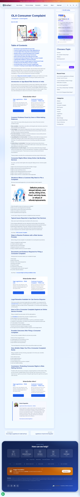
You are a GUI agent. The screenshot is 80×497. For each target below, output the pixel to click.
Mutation (59, 115)
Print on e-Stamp (29, 5)
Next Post (50, 432)
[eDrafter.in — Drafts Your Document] (7, 5)
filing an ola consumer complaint (24, 76)
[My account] (76, 5)
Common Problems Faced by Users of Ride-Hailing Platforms (27, 50)
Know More (65, 471)
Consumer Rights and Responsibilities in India (26, 272)
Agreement (59, 103)
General (58, 52)
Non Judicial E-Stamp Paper (63, 54)
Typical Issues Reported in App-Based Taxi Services (25, 55)
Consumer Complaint (61, 105)
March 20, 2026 (14, 22)
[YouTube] (14, 486)
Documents (37, 5)
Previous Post (9, 432)
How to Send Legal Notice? (62, 85)
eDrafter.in (15, 316)
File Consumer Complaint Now (38, 110)
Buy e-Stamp (19, 5)
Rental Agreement (61, 59)
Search (58, 65)
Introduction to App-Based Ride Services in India (24, 48)
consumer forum (14, 303)
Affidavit (58, 56)
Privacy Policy (32, 459)
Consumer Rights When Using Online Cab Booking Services (26, 51)
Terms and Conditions (46, 459)
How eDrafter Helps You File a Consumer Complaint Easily (26, 64)
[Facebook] (8, 486)
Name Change (60, 118)
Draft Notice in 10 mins (18, 110)
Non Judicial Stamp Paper (62, 120)
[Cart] (73, 5)
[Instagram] (11, 486)
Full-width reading (66, 10)
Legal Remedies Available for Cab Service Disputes (25, 59)
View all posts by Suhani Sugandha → (26, 418)
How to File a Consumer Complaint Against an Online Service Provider (28, 61)
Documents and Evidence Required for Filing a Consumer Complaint (28, 58)
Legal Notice (59, 113)
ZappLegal (59, 5)
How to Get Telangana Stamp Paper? (65, 92)
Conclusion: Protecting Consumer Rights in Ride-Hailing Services (28, 65)
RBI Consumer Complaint (21, 232)
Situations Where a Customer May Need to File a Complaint (26, 53)
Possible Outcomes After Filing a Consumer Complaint (25, 62)
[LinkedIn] (17, 486)
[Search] (67, 5)
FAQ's (53, 459)
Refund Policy (38, 459)
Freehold (59, 109)
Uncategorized (15, 18)
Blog (27, 459)
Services (45, 5)
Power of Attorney (61, 122)
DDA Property (60, 107)
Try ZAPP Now (65, 37)
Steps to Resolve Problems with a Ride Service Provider (26, 56)
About (52, 5)
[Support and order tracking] (70, 5)
